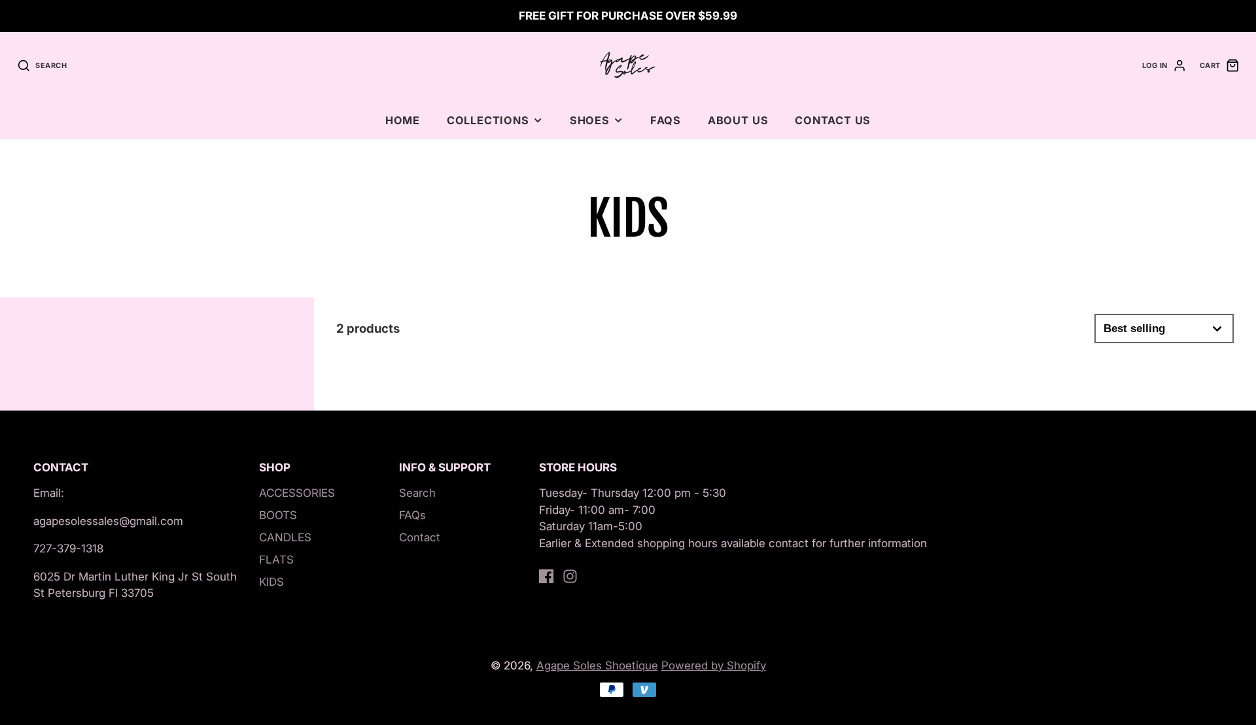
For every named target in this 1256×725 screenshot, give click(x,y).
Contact (419, 537)
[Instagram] (570, 576)
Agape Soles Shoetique (597, 665)
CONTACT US (833, 120)
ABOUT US (738, 120)
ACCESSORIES (297, 492)
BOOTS (278, 515)
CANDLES (285, 537)
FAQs (665, 120)
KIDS (271, 581)
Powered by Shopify (713, 665)
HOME (402, 120)
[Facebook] (546, 576)
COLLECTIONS (488, 120)
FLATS (276, 559)
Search (417, 492)
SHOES (590, 120)
